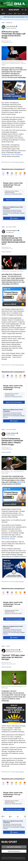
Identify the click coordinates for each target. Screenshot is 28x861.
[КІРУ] (25, 9)
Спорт (3, 13)
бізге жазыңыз (20, 162)
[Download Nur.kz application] (14, 3)
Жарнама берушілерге (14, 851)
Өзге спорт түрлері (11, 227)
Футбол (10, 13)
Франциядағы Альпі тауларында (12, 154)
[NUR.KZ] (14, 10)
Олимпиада (9, 22)
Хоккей (23, 13)
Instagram (15, 218)
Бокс (19, 13)
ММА (15, 13)
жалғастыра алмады (8, 538)
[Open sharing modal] (18, 816)
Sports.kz (20, 482)
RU (22, 9)
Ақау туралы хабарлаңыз (14, 847)
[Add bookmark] (25, 816)
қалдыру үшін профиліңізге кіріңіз (13, 193)
